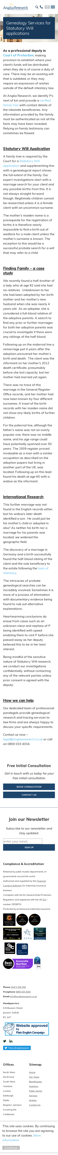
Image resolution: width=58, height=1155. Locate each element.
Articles (33, 1100)
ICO (44, 899)
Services (33, 1095)
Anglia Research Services (15, 7)
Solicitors (33, 1086)
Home (32, 1072)
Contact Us (35, 1105)
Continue (11, 1148)
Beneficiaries (35, 1081)
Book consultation (29, 786)
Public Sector (35, 1091)
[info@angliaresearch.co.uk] (47, 7)
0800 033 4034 (23, 991)
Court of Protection (18, 55)
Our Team (34, 1077)
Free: (41, 7)
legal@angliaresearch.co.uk (23, 739)
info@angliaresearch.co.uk (23, 996)
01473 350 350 (18, 987)
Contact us (29, 794)
